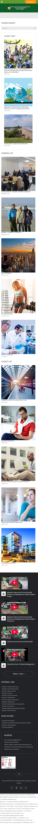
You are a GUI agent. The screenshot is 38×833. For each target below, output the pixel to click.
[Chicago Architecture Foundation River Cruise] (18, 382)
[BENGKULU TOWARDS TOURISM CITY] (18, 214)
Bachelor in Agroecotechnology (10, 686)
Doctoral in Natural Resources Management (13, 704)
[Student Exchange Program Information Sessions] (18, 464)
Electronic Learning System (9, 725)
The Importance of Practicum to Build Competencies (16, 191)
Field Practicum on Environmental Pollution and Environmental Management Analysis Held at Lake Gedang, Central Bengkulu (18, 70)
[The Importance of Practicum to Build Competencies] (18, 174)
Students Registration (7, 727)
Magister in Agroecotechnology (10, 689)
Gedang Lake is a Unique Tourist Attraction (16, 143)
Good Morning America (7, 441)
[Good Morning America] (18, 423)
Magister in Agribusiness (8, 702)
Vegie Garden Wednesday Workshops (11, 522)
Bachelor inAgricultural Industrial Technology (13, 708)
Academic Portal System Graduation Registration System (16, 722)
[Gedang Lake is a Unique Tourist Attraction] (18, 128)
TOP (19, 774)
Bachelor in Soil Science (8, 706)
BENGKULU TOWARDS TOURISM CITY (11, 232)
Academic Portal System (8, 720)
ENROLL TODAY (18, 674)
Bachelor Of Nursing (6, 354)
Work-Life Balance (6, 273)
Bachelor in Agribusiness (8, 697)
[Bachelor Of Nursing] (18, 337)
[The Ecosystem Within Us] (18, 545)
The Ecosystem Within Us (8, 563)
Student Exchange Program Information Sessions (15, 481)
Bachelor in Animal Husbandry (9, 695)
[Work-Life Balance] (18, 255)
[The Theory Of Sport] (18, 296)
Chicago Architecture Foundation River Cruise (14, 400)
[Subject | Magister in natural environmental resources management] (19, 8)
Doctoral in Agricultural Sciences (10, 699)
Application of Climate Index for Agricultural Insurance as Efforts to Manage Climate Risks (17, 107)
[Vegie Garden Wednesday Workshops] (18, 504)
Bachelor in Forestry (7, 693)
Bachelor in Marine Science (9, 691)
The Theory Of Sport (7, 314)
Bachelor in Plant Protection (9, 710)
